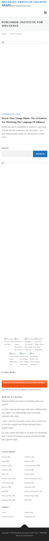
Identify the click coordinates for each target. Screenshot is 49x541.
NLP (3, 491)
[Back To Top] (25, 528)
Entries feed (28, 512)
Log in (4, 512)
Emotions (5, 470)
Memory (5, 487)
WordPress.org (29, 517)
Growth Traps (7, 478)
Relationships (29, 496)
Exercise (27, 470)
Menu (45, 13)
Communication (8, 114)
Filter (3, 474)
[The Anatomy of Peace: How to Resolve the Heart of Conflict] (19, 347)
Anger (4, 461)
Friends (27, 474)
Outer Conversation (31, 491)
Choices (5, 466)
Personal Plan (7, 496)
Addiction (27, 457)
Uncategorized (7, 500)
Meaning (27, 483)
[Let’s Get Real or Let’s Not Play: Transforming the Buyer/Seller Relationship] (9, 341)
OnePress (43, 533)
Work (18, 114)
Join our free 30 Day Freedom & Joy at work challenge (24, 382)
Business (27, 461)
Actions (4, 457)
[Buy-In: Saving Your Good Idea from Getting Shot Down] (24, 359)
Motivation (28, 487)
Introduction (6, 483)
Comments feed (7, 517)
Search (5, 148)
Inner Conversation (31, 478)
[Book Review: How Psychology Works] (35, 359)
